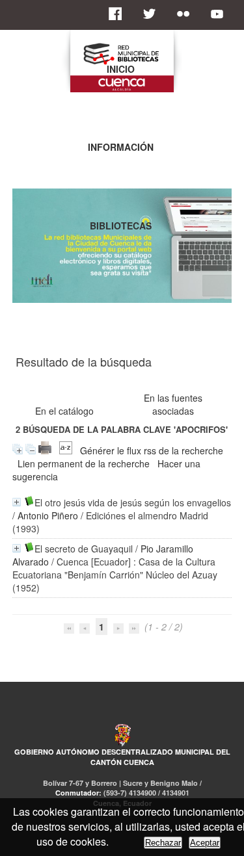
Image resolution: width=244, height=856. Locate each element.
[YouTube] (220, 13)
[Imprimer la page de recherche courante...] (44, 450)
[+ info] (16, 502)
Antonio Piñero (48, 515)
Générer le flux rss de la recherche (151, 450)
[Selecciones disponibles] (65, 450)
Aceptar (204, 843)
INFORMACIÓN (121, 146)
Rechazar (163, 843)
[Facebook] (119, 13)
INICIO (121, 68)
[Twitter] (152, 13)
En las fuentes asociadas (173, 404)
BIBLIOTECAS (121, 225)
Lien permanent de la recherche (84, 463)
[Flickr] (186, 13)
